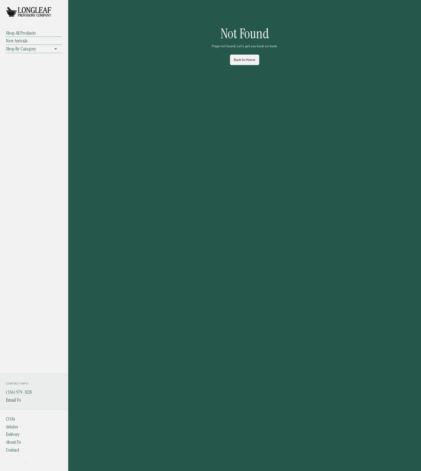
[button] (34, 48)
